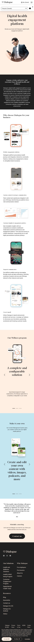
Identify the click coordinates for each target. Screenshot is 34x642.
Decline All (17, 639)
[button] (4, 375)
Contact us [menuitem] (6, 603)
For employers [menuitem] (21, 567)
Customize (27, 639)
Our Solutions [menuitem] (8, 563)
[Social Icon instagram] (7, 555)
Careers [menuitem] (19, 576)
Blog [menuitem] (4, 597)
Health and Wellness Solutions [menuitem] (6, 569)
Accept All (6, 639)
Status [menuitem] (5, 614)
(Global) (26, 2)
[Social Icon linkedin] (4, 555)
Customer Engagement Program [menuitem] (7, 581)
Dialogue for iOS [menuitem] (8, 606)
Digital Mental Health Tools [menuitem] (7, 587)
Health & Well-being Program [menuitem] (7, 575)
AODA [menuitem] (23, 625)
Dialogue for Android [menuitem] (7, 610)
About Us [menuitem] (20, 573)
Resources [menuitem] (7, 593)
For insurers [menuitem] (21, 570)
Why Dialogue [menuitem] (22, 563)
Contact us (17, 536)
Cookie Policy (25, 635)
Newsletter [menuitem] (6, 600)
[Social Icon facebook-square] (10, 555)
